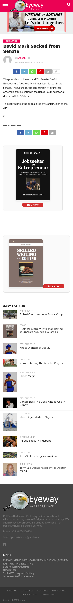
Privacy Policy (30, 594)
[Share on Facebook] (16, 70)
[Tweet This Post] (24, 70)
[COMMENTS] (56, 70)
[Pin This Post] (40, 70)
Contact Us (27, 591)
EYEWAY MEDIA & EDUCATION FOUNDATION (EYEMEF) (35, 560)
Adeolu (22, 57)
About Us (12, 591)
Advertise (42, 591)
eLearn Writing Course (16, 566)
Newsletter (9, 569)
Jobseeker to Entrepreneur (18, 576)
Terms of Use (59, 591)
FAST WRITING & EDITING (18, 563)
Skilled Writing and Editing (18, 573)
